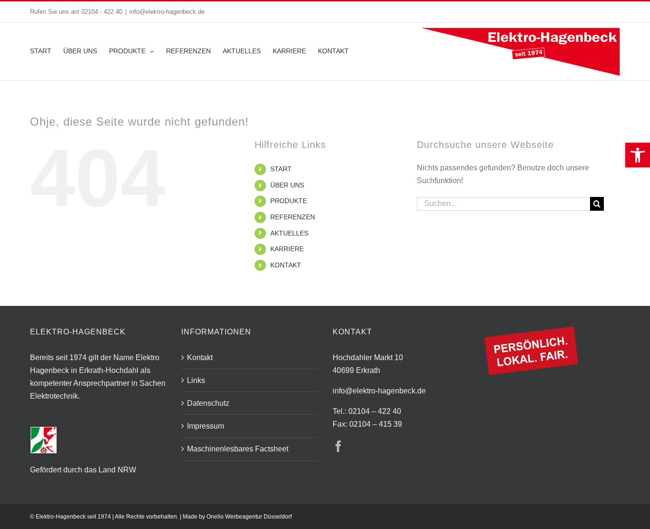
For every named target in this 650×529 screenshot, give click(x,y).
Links (196, 380)
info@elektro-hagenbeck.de (167, 11)
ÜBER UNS (287, 185)
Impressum (205, 426)
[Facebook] (338, 446)
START (281, 169)
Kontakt (200, 357)
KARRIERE (287, 249)
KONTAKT (285, 265)
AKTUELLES (289, 233)
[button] (637, 155)
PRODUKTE (288, 201)
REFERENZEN (292, 217)
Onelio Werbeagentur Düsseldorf (249, 516)
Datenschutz (208, 403)
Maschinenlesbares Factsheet (237, 449)
